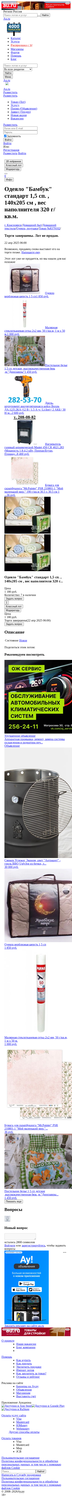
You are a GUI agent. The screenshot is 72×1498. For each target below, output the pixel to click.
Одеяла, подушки (27, 228)
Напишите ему (30, 252)
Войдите (9, 1245)
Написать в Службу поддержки (21, 1474)
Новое (23, 640)
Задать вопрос (14, 598)
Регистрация (11, 150)
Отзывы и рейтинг (28, 1376)
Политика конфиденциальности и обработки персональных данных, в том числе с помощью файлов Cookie (31, 1464)
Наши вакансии (26, 1344)
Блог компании (25, 1347)
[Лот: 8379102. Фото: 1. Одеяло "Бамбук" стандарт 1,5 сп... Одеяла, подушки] (27, 532)
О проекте (7, 1340)
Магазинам (23, 1393)
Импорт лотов (25, 1370)
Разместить (10, 92)
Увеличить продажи (28, 1366)
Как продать (24, 1363)
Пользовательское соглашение (20, 1457)
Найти (8, 73)
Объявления (24, 1389)
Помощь (6, 1356)
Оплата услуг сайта (13, 1415)
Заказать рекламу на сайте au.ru (24, 1325)
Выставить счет (26, 1396)
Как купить (23, 1360)
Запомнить (14, 136)
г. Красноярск (13, 225)
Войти (7, 143)
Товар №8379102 (49, 228)
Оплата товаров (11, 1438)
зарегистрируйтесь (33, 1245)
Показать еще (13, 1201)
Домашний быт (32, 225)
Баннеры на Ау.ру (27, 1386)
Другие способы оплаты (24, 1432)
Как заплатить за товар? (31, 1373)
